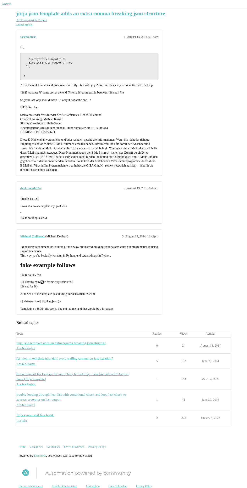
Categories (36, 446)
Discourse (40, 455)
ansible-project (24, 24)
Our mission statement (31, 486)
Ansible (6, 4)
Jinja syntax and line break (35, 415)
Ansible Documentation (64, 486)
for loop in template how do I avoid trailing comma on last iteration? (64, 358)
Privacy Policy (97, 446)
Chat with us (93, 486)
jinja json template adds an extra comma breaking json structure (90, 13)
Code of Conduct (118, 486)
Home (22, 446)
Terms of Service (74, 446)
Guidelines (53, 446)
